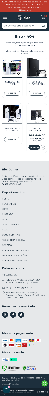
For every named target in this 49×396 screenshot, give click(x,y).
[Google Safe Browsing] (29, 370)
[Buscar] (43, 26)
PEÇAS (5, 230)
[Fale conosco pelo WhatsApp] (45, 383)
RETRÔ (5, 199)
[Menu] (5, 17)
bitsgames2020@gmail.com (19, 287)
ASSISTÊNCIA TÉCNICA (13, 240)
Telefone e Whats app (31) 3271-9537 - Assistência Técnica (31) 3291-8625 (24, 281)
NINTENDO (7, 214)
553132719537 (12, 275)
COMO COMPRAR (11, 235)
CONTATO (7, 245)
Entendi (42, 392)
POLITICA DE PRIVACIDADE (16, 250)
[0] (43, 18)
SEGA (4, 219)
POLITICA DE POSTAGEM (14, 260)
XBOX (5, 209)
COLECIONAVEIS (10, 224)
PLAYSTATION (9, 204)
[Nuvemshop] (10, 384)
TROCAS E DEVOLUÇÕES (14, 255)
